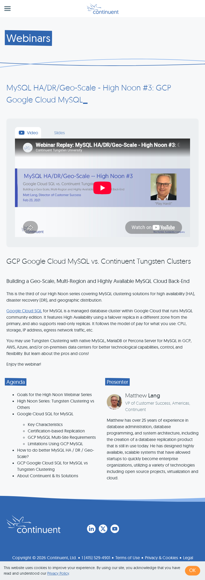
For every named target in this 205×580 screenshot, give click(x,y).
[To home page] (33, 524)
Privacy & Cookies (161, 557)
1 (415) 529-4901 (96, 557)
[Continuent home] (103, 8)
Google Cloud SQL (24, 310)
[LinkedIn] (91, 528)
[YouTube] (115, 528)
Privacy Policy (58, 573)
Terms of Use (127, 557)
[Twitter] (103, 528)
